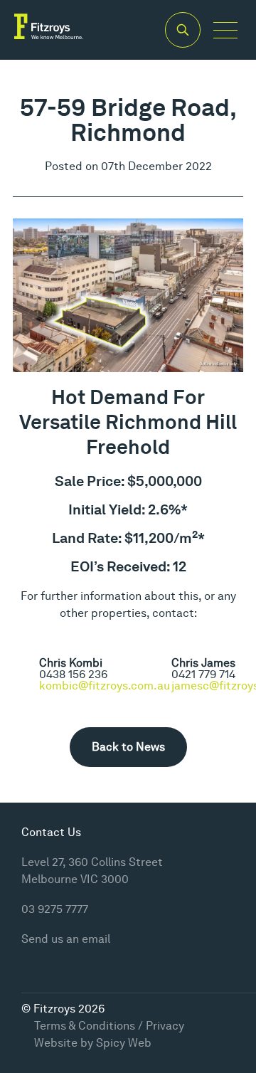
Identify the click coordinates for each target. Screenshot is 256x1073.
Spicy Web (123, 1043)
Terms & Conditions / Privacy (109, 1025)
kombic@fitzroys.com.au (104, 685)
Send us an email (65, 939)
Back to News (128, 747)
